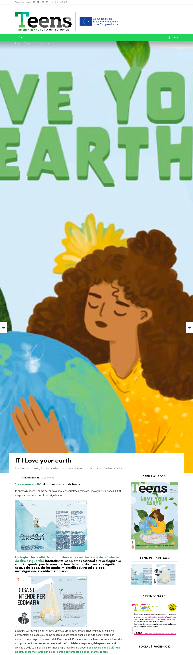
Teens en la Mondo (23, 2)
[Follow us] (164, 37)
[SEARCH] (168, 37)
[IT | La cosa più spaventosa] (3, 327)
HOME (20, 37)
